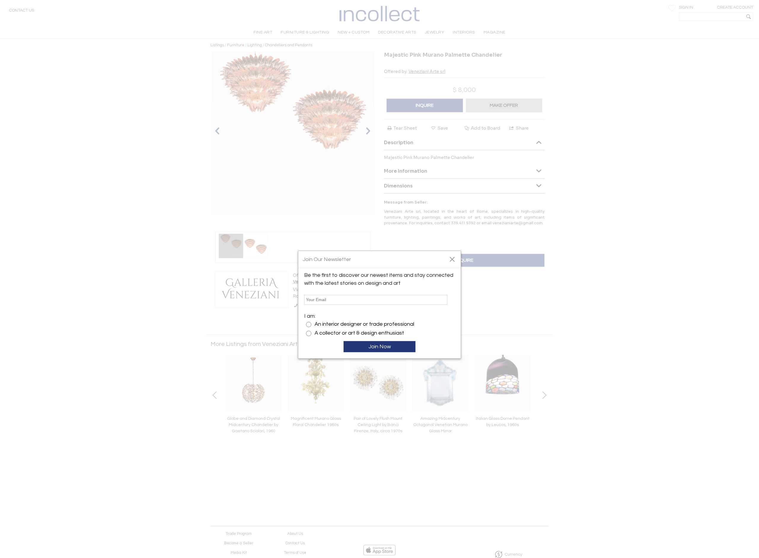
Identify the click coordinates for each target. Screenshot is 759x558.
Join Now (380, 346)
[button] (452, 259)
